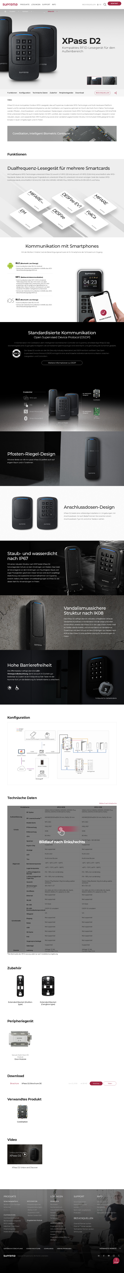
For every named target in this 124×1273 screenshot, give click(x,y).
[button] (94, 81)
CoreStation (22, 1122)
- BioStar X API (32, 1210)
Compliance (48, 1248)
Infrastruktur (54, 1215)
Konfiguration (24, 93)
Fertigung (53, 1218)
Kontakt (114, 3)
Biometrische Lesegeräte (12, 1221)
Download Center (80, 1202)
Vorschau (96, 1083)
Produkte (12, 11)
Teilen (114, 93)
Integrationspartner (34, 1204)
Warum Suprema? (103, 1204)
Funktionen (12, 93)
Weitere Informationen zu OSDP (62, 363)
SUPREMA (10, 5)
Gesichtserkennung (57, 1232)
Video (9, 100)
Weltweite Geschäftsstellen (106, 1213)
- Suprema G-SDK (33, 1213)
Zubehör (53, 93)
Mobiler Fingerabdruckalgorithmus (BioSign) (59, 1237)
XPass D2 (51, 11)
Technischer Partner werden (84, 1229)
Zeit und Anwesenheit (58, 1229)
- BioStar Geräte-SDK (34, 1215)
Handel (52, 1213)
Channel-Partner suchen (82, 1223)
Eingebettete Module (34, 1220)
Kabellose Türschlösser (12, 1226)
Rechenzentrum (56, 1207)
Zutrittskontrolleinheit (11, 1218)
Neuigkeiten (101, 1207)
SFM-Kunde (78, 1232)
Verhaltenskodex (64, 1248)
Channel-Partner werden (82, 1226)
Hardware (25, 11)
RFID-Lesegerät (9, 1223)
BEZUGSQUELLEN (89, 4)
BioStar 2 (7, 1210)
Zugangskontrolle (56, 1226)
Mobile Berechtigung (11, 1232)
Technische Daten (40, 93)
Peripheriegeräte (66, 93)
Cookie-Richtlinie (33, 1248)
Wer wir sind (101, 1202)
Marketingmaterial (80, 1204)
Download (79, 93)
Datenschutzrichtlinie (13, 1248)
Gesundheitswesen (57, 1210)
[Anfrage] (116, 1261)
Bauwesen (54, 1204)
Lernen (76, 1207)
